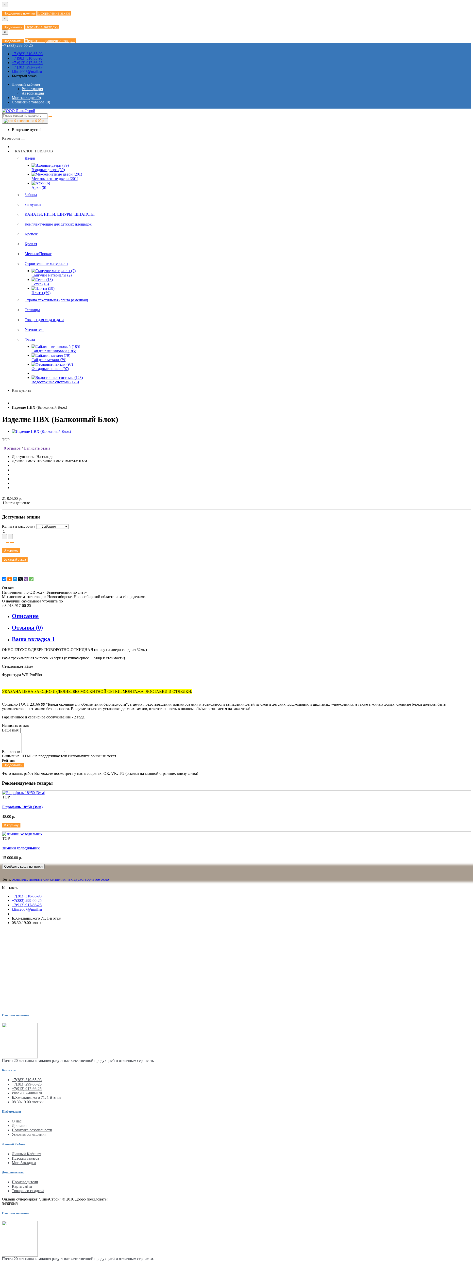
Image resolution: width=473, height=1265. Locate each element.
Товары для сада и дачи (44, 320)
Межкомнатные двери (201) (55, 179)
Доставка (19, 1125)
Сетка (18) (40, 284)
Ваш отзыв (11, 751)
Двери (30, 158)
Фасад (30, 339)
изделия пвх (62, 879)
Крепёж (31, 234)
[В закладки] (7, 542)
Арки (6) (39, 187)
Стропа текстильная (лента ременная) (56, 300)
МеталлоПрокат (38, 254)
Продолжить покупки (19, 13)
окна (16, 879)
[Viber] (26, 579)
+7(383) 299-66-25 (27, 900)
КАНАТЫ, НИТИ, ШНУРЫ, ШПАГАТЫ (60, 214)
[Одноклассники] (9, 579)
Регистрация (32, 89)
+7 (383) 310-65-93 (27, 54)
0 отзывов (11, 448)
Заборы (31, 195)
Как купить (21, 390)
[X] (20, 579)
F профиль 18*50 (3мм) (22, 807)
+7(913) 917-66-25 (27, 905)
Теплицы (32, 310)
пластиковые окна (36, 879)
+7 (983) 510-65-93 (27, 58)
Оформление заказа (54, 13)
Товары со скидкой (28, 1191)
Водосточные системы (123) (55, 382)
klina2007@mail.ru (27, 71)
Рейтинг (9, 760)
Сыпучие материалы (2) (52, 275)
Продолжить (13, 27)
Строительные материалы (46, 263)
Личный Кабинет (26, 1154)
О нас (16, 1121)
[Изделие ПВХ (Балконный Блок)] (41, 431)
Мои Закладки (24, 1163)
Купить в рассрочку (18, 526)
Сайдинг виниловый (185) (54, 351)
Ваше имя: (10, 730)
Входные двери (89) (48, 170)
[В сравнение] (12, 542)
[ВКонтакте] (4, 579)
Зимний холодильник (21, 848)
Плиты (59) (41, 293)
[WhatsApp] (31, 579)
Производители (25, 1182)
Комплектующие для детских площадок (58, 224)
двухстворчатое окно (91, 879)
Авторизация (33, 93)
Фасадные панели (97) (50, 369)
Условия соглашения (29, 1134)
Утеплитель (34, 329)
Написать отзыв (37, 448)
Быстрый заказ (15, 559)
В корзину (11, 550)
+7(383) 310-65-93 (27, 896)
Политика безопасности (32, 1130)
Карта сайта (22, 1186)
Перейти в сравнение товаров (50, 41)
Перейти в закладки (42, 27)
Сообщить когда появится (23, 866)
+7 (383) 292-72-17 (27, 67)
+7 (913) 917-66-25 (27, 63)
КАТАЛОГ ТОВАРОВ (32, 151)
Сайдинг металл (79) (49, 360)
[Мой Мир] (15, 579)
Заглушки (33, 204)
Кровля (31, 244)
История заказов (25, 1158)
